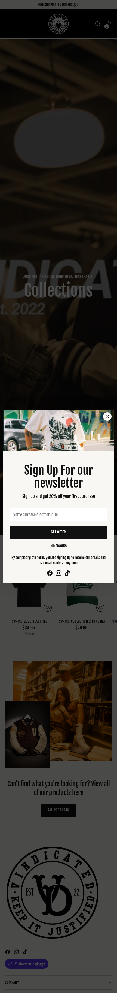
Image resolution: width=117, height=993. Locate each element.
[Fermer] (107, 416)
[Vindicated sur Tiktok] (67, 574)
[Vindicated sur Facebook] (50, 574)
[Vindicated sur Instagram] (58, 574)
